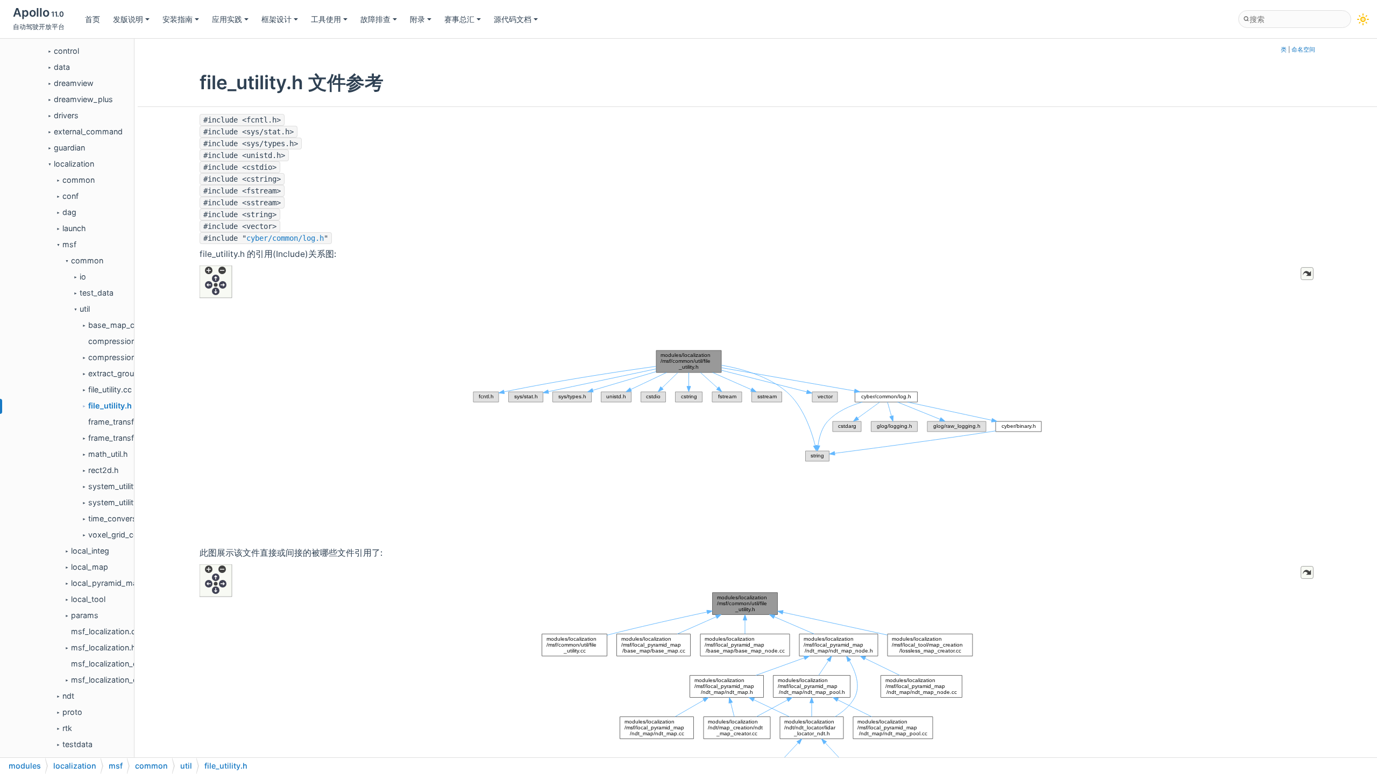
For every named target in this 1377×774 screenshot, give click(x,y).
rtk (67, 728)
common (78, 179)
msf (69, 244)
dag (69, 212)
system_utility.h (116, 502)
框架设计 (276, 19)
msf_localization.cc (105, 631)
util (85, 308)
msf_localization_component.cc (128, 663)
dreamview (74, 83)
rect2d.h (103, 470)
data (62, 66)
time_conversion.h (121, 518)
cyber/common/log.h (285, 238)
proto (72, 711)
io (83, 276)
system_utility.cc (118, 486)
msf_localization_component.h (126, 679)
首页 (92, 19)
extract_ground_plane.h (131, 373)
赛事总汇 (459, 19)
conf (70, 195)
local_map (89, 566)
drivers (66, 115)
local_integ (90, 550)
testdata (77, 744)
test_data (96, 292)
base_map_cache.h (123, 324)
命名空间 (1303, 49)
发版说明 (128, 19)
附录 (417, 19)
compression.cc (117, 341)
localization (74, 163)
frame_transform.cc (123, 421)
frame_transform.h (121, 437)
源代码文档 (512, 19)
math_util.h (108, 453)
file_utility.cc (110, 389)
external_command (88, 131)
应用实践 (227, 19)
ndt (68, 695)
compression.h (115, 357)
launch (74, 228)
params (84, 615)
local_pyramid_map (106, 582)
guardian (69, 147)
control (66, 50)
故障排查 (375, 19)
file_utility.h (110, 405)
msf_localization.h (103, 647)
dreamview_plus (83, 99)
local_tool (88, 599)
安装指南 (177, 19)
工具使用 (326, 19)
